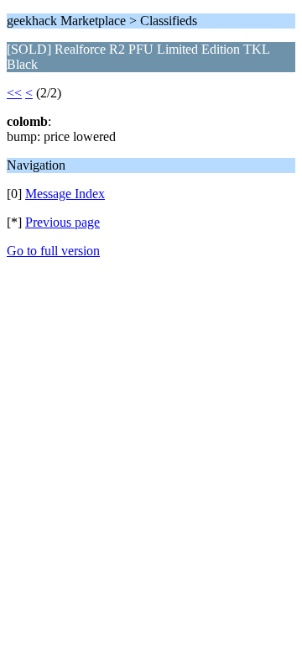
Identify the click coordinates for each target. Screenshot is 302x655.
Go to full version (53, 251)
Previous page (62, 222)
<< (14, 93)
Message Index (65, 193)
